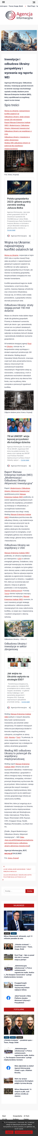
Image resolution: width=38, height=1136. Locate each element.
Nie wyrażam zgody (23, 1132)
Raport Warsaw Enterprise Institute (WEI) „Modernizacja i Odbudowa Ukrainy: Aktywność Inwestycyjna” (17, 125)
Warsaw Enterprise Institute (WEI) (16, 553)
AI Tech (7, 933)
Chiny (6, 1037)
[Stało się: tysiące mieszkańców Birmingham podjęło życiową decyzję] (8, 1080)
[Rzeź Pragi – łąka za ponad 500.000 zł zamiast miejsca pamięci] (8, 957)
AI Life (4, 1119)
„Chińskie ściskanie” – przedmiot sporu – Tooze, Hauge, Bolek (23, 946)
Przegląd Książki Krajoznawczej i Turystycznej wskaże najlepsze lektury (22, 986)
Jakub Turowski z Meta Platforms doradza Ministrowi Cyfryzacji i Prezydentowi (23, 999)
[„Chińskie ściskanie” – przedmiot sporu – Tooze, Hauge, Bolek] (8, 946)
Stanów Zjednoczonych (13, 591)
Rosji (29, 343)
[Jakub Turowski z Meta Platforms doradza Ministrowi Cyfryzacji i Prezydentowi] (8, 998)
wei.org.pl (8, 853)
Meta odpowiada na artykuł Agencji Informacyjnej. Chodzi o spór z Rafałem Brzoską (24, 1069)
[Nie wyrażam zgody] (35, 1128)
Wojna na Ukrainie (11, 255)
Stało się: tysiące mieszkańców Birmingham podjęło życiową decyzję (24, 1081)
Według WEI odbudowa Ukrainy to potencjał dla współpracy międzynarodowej (17, 145)
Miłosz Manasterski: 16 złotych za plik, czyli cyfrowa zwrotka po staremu (23, 1092)
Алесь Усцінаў (13, 858)
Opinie (14, 933)
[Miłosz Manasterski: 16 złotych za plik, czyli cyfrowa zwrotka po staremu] (8, 1091)
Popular (19, 1037)
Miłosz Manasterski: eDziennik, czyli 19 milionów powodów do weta (18, 937)
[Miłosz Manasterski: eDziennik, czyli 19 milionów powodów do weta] (19, 920)
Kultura (15, 1119)
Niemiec (12, 737)
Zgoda (9, 1132)
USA (19, 559)
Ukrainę (10, 346)
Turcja (6, 593)
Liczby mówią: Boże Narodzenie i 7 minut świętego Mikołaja (17, 870)
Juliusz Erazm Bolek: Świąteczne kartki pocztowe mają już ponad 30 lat (17, 876)
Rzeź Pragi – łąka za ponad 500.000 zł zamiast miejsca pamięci (24, 957)
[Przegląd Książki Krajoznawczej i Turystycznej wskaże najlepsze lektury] (8, 985)
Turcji (18, 737)
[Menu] (3, 2)
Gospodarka (17, 1116)
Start (4, 1116)
